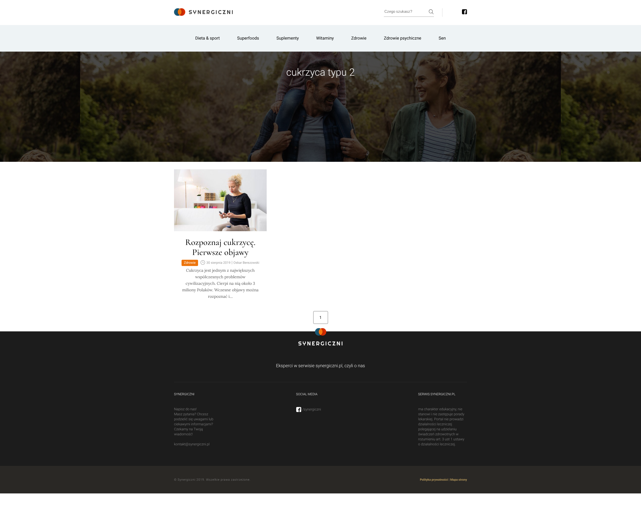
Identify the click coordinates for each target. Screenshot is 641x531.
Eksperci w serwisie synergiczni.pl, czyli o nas (320, 365)
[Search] (431, 11)
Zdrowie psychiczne (402, 38)
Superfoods (248, 38)
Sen (442, 38)
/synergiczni (311, 410)
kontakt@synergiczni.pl (192, 444)
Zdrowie (359, 38)
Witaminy (325, 38)
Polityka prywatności (434, 479)
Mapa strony (458, 479)
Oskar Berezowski (246, 263)
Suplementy (287, 38)
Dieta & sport (207, 38)
